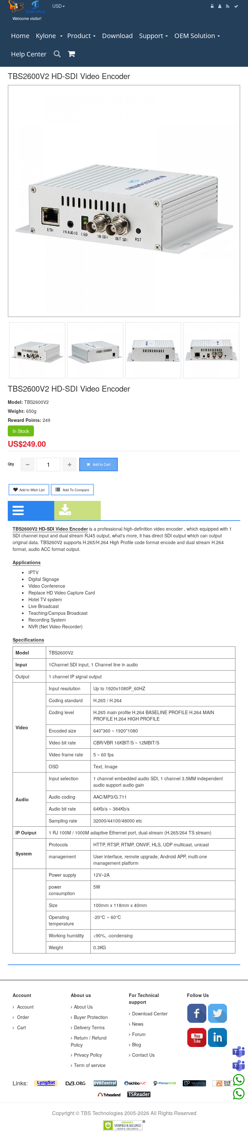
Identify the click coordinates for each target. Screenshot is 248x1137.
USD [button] (57, 6)
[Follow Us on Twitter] (217, 1013)
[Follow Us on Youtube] (196, 1037)
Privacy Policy (88, 1055)
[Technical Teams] (238, 1066)
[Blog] (227, 6)
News (137, 1024)
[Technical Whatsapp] (238, 1094)
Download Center (150, 1013)
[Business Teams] (238, 1052)
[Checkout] (236, 6)
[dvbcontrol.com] (105, 1082)
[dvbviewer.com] (224, 1082)
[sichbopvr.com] (135, 1082)
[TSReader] (138, 1094)
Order (22, 1017)
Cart (21, 1027)
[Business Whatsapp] (238, 1080)
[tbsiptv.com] (17, 6)
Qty (11, 464)
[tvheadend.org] (109, 1094)
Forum (139, 1034)
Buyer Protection (91, 1017)
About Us (83, 1006)
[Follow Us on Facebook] (196, 1013)
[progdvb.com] (164, 1082)
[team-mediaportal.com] (194, 1082)
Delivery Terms (89, 1027)
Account (25, 1006)
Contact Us (143, 1055)
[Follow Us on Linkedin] (217, 1037)
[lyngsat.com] (45, 1082)
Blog (136, 1044)
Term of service (90, 1065)
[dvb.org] (75, 1082)
